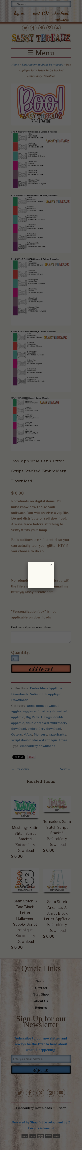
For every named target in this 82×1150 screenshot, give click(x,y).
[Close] (51, 565)
